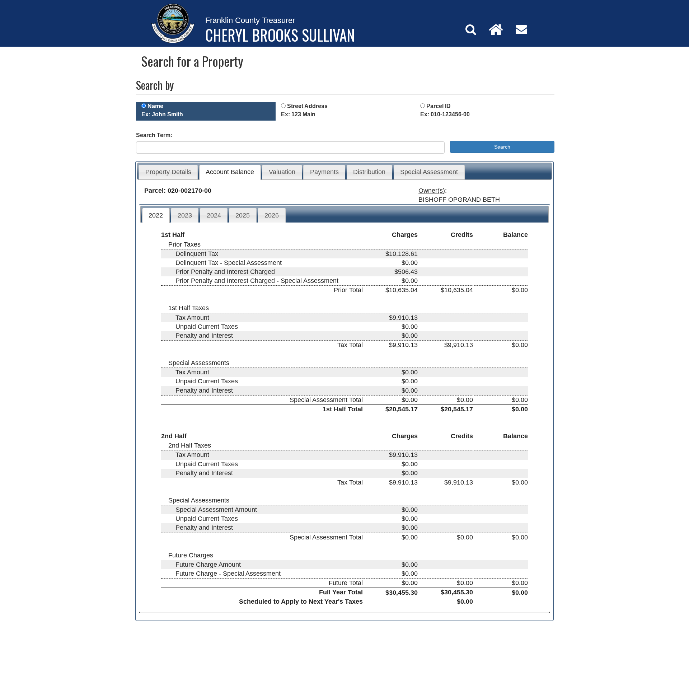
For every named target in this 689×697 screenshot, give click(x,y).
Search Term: (154, 135)
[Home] (496, 29)
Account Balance (230, 172)
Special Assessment (429, 172)
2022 (156, 215)
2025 (242, 215)
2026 (271, 215)
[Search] (470, 29)
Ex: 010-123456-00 (445, 114)
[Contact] (521, 29)
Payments (324, 172)
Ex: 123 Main (298, 114)
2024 (214, 215)
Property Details (168, 172)
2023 (185, 215)
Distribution (369, 172)
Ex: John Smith (162, 114)
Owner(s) (431, 190)
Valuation (282, 172)
